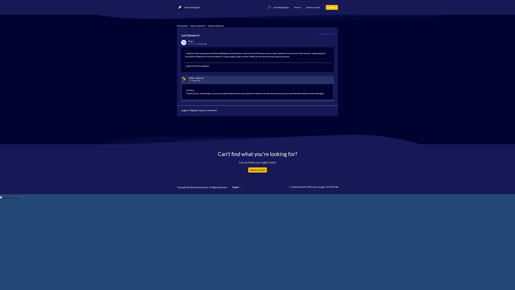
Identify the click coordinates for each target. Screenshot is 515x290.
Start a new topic (326, 33)
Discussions (182, 25)
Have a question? (198, 25)
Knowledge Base (281, 7)
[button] (269, 7)
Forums (297, 7)
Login (332, 7)
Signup (193, 110)
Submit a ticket (313, 7)
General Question (216, 25)
